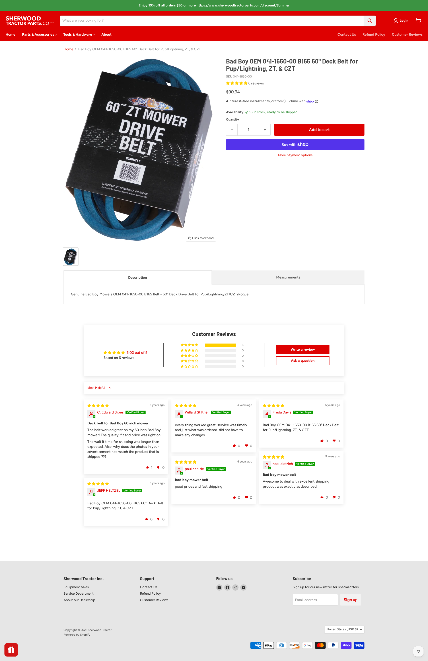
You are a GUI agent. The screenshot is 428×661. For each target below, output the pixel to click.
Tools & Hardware (78, 34)
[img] (98, 405)
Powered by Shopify (77, 634)
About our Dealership (79, 600)
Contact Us (346, 34)
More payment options (295, 155)
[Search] (370, 21)
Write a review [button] (303, 349)
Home (10, 34)
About (106, 34)
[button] (237, 83)
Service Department (79, 593)
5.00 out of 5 (137, 352)
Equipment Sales (76, 587)
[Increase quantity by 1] (265, 130)
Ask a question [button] (303, 360)
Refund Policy (373, 34)
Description (137, 277)
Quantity (232, 119)
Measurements (288, 277)
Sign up (351, 599)
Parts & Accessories (38, 34)
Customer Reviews (407, 34)
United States (342, 629)
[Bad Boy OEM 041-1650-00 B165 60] (70, 257)
